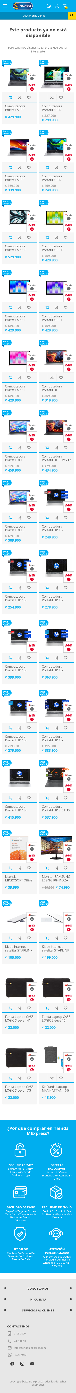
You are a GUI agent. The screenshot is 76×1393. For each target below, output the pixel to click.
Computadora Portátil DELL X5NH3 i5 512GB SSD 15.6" (17, 532)
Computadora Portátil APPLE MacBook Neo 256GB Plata (52, 322)
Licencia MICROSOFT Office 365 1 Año (18, 880)
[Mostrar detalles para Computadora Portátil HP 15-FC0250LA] (56, 566)
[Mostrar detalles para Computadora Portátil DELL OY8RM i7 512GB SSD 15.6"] (19, 426)
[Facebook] (12, 1363)
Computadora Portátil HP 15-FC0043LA (52, 530)
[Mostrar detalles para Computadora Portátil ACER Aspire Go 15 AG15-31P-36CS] (56, 146)
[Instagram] (22, 1363)
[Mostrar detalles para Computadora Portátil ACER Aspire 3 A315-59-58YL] (19, 146)
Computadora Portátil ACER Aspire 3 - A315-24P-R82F (53, 111)
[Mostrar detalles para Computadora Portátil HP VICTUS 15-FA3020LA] (56, 776)
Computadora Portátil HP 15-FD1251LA (52, 740)
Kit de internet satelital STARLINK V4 (55, 950)
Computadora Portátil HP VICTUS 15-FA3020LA (56, 810)
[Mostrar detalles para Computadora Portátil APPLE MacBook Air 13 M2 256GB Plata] (19, 216)
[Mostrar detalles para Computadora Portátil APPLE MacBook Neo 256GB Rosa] (19, 356)
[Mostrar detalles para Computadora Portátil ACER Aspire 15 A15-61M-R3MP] (19, 76)
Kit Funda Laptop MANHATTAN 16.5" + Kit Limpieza (56, 1090)
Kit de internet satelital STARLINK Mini (18, 950)
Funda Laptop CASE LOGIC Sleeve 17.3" (19, 1088)
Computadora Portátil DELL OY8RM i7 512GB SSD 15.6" (17, 462)
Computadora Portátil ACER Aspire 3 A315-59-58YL (18, 181)
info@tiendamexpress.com (30, 1347)
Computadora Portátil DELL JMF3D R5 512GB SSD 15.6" (54, 392)
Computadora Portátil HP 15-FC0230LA (16, 600)
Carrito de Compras (65, 6)
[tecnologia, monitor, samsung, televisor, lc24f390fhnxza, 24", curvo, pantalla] (56, 846)
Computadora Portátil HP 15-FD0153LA (52, 670)
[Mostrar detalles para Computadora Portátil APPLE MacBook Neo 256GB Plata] (56, 286)
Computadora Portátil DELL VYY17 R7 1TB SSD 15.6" (56, 460)
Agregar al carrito (10, 97)
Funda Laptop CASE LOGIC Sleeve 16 (56, 1018)
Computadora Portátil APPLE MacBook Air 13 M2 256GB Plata (19, 251)
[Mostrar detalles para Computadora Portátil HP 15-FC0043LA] (56, 496)
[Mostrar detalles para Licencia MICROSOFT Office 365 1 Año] (19, 846)
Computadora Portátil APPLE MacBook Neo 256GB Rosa (15, 392)
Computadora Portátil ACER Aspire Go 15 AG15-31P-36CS (56, 181)
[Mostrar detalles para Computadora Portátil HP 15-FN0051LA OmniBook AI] (19, 776)
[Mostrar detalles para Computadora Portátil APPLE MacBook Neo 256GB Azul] (19, 286)
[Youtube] (32, 1363)
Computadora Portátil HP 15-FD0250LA (16, 740)
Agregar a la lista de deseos (28, 97)
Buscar (72, 16)
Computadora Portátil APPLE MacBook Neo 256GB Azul (15, 322)
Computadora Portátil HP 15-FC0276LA (16, 670)
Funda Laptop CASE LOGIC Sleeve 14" (19, 1018)
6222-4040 (20, 1355)
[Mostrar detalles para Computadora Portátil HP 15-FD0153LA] (56, 636)
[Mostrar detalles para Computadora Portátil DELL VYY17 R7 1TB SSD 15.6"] (56, 426)
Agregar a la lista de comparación (19, 97)
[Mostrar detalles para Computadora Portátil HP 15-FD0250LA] (19, 706)
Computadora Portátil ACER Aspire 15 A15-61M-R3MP (19, 111)
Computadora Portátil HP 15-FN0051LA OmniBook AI (16, 812)
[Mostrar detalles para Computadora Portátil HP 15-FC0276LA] (19, 636)
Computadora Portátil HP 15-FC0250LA (52, 600)
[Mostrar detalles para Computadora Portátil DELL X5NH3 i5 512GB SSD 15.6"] (19, 496)
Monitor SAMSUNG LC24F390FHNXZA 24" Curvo (56, 880)
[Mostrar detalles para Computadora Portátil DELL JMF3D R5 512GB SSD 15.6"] (56, 356)
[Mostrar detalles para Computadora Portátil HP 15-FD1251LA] (56, 706)
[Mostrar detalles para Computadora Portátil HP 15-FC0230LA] (19, 566)
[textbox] (34, 16)
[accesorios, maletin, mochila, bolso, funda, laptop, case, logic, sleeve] (19, 986)
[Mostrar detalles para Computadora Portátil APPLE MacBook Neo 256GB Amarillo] (56, 216)
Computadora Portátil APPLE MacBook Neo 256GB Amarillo (53, 251)
